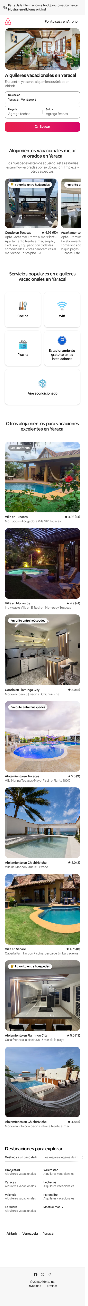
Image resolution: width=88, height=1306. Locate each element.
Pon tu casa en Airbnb (61, 21)
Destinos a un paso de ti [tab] (21, 1157)
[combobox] (42, 99)
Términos (51, 1286)
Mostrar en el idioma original (27, 9)
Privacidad (34, 1286)
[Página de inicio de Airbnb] (8, 21)
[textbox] (23, 113)
